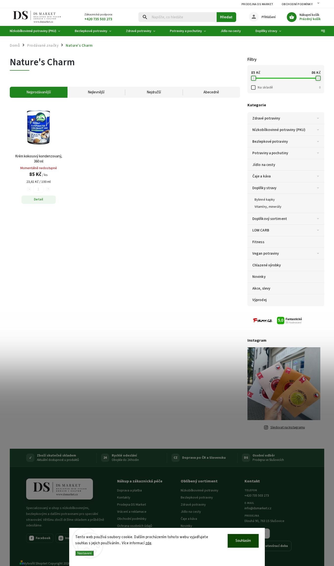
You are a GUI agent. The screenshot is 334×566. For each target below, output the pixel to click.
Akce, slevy (261, 288)
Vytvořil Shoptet (35, 563)
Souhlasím (243, 540)
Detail (38, 199)
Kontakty (123, 497)
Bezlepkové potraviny (270, 141)
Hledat (226, 17)
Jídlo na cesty (263, 164)
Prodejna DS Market (257, 4)
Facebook (41, 538)
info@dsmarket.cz (258, 508)
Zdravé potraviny (266, 118)
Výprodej (259, 300)
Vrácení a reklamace (131, 511)
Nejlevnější (96, 92)
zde (148, 543)
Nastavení (84, 553)
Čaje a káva (261, 176)
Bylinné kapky (265, 199)
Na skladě (289, 87)
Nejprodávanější (38, 92)
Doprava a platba (129, 490)
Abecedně (211, 92)
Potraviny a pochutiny (270, 153)
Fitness (258, 242)
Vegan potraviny (265, 253)
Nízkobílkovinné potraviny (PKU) (278, 129)
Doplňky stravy (264, 188)
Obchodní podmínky (297, 4)
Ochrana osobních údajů (134, 525)
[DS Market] (59, 489)
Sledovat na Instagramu (287, 427)
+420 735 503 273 (257, 495)
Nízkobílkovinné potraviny (199, 490)
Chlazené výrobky (266, 265)
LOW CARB (260, 230)
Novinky (259, 276)
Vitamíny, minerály (268, 206)
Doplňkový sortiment (269, 218)
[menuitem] (38, 31)
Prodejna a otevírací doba (268, 546)
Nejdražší (154, 92)
